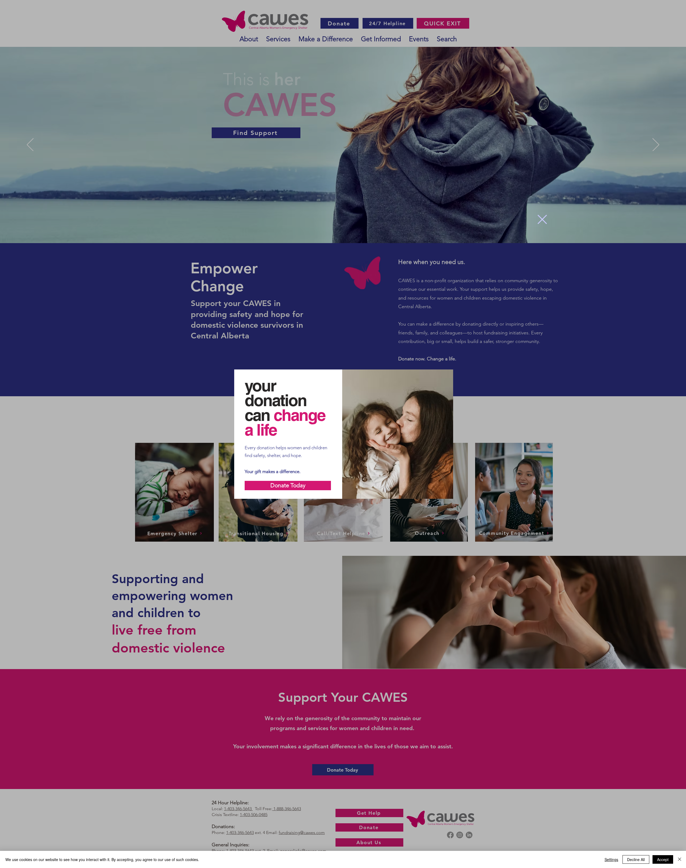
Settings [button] (611, 859)
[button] (542, 219)
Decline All (636, 859)
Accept (663, 859)
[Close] (679, 859)
